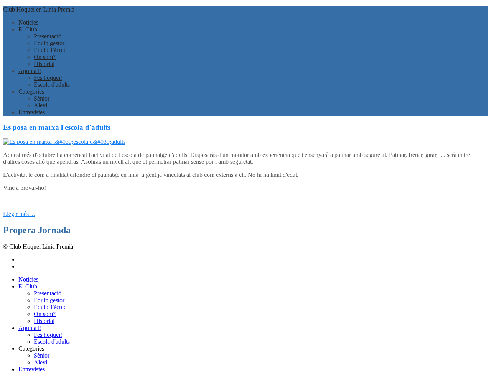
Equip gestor (49, 43)
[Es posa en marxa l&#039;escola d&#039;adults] (64, 141)
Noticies (28, 22)
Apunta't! (29, 71)
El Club (27, 29)
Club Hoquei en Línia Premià (38, 9)
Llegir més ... (19, 214)
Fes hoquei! (48, 77)
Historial (44, 64)
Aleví (40, 105)
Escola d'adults (52, 84)
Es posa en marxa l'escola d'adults (56, 127)
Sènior (41, 98)
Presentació (47, 36)
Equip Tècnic (50, 50)
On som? (45, 57)
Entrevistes (31, 112)
